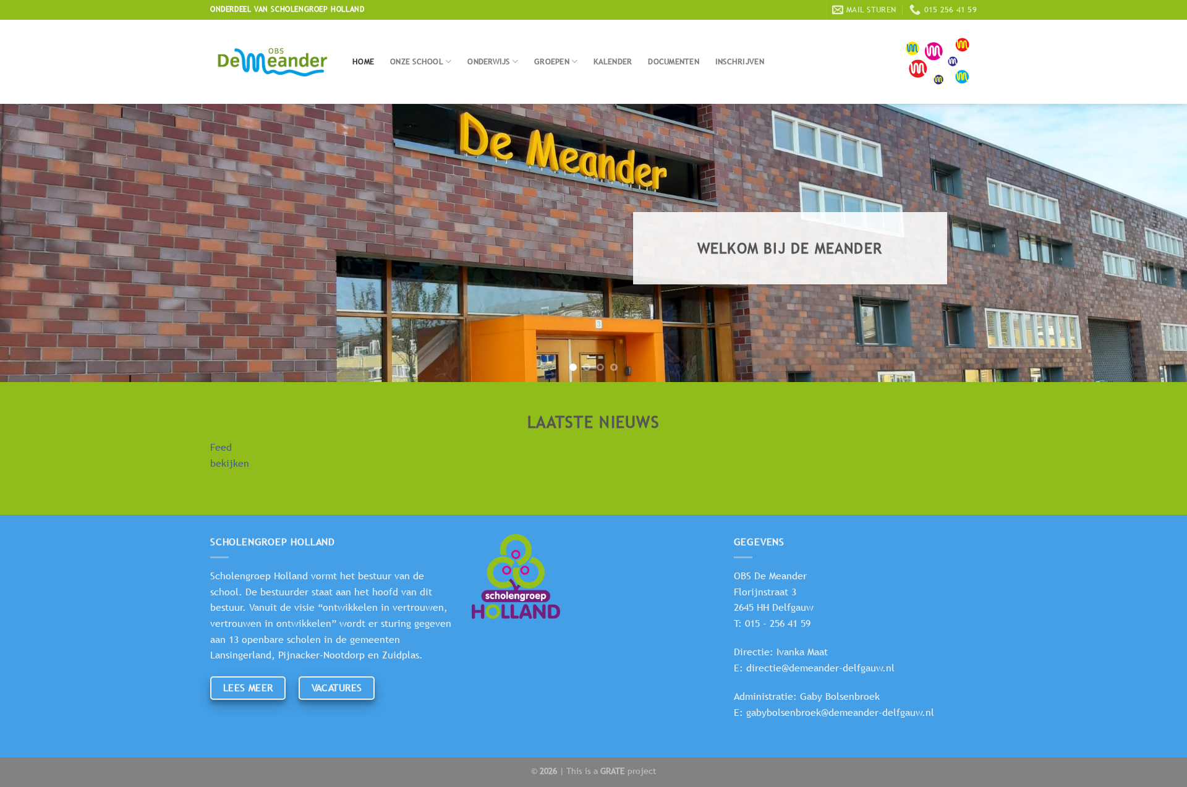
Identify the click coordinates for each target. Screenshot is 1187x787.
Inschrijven (739, 61)
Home (363, 61)
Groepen (551, 61)
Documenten (673, 61)
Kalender (613, 61)
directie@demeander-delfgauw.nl (820, 668)
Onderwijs (488, 61)
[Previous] (39, 243)
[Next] (1147, 243)
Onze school (416, 61)
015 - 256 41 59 (777, 623)
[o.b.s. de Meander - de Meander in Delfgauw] (272, 62)
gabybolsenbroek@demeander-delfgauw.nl (840, 712)
